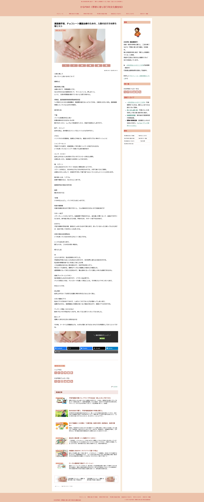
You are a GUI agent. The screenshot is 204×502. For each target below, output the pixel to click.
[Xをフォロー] (55, 381)
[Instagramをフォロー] (62, 381)
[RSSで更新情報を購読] (71, 381)
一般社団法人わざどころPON (135, 65)
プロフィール (82, 497)
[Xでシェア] (66, 65)
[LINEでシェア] (90, 65)
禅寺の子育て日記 (103, 497)
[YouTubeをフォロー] (65, 381)
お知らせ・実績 (147, 497)
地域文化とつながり (127, 497)
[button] (106, 65)
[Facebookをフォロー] (59, 381)
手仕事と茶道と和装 (115, 497)
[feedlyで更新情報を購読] (68, 381)
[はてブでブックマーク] (82, 65)
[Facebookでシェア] (74, 65)
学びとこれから (137, 497)
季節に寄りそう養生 (60, 365)
